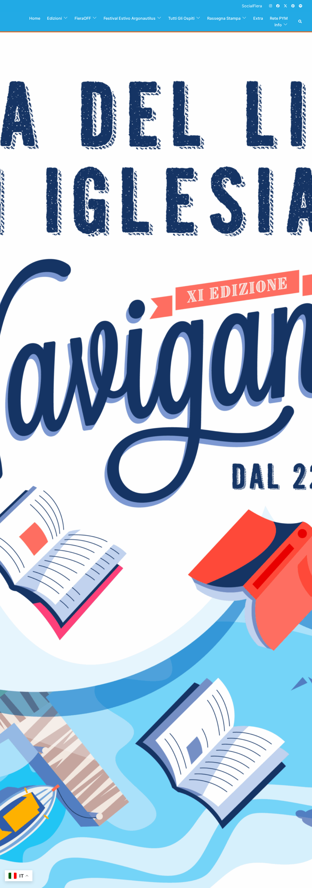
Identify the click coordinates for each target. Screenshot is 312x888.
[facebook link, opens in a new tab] (278, 5)
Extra (258, 18)
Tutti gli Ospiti (181, 18)
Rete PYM (279, 18)
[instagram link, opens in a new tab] (270, 5)
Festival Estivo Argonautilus (130, 18)
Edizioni (54, 18)
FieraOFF (83, 18)
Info (278, 24)
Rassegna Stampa (224, 18)
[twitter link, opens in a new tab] (285, 5)
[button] (300, 21)
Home (34, 18)
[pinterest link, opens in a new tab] (293, 5)
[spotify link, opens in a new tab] (300, 5)
